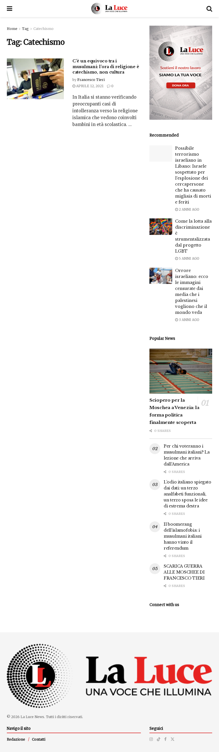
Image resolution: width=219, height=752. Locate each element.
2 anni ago (188, 209)
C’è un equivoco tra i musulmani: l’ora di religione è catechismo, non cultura (105, 66)
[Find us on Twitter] (173, 739)
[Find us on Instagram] (151, 739)
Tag (25, 29)
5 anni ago (188, 258)
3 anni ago (188, 320)
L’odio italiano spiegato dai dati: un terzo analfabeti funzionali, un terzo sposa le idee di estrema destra (187, 494)
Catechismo (43, 29)
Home (12, 29)
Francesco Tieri (91, 80)
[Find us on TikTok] (158, 739)
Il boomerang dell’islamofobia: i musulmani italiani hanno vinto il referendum (183, 536)
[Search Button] (209, 8)
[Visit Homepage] (109, 8)
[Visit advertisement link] (180, 73)
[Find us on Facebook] (165, 739)
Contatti (38, 739)
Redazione (16, 739)
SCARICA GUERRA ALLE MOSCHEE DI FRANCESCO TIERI (184, 572)
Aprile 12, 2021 (89, 86)
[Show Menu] (9, 8)
